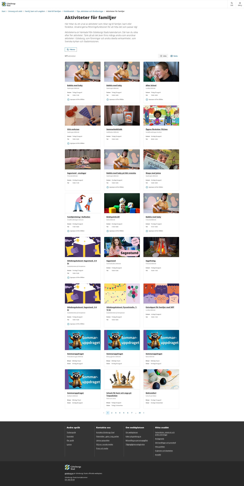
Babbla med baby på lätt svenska (121, 173)
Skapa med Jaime (153, 173)
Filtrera (72, 49)
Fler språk (70, 440)
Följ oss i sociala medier (104, 444)
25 (140, 413)
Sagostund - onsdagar (76, 173)
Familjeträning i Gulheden (78, 217)
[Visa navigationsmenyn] (240, 4)
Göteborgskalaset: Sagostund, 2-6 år (82, 262)
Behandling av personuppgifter (137, 440)
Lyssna (69, 444)
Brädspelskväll (113, 217)
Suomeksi (70, 436)
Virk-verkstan (73, 129)
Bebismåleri (151, 393)
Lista (164, 56)
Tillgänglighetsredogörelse (135, 444)
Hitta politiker (160, 447)
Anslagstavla (159, 439)
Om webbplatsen (132, 432)
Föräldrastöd (69, 11)
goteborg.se (69, 473)
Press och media (102, 448)
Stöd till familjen (54, 11)
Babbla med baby (75, 85)
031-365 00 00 (70, 480)
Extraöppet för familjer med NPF (160, 307)
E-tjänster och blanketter (164, 451)
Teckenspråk (71, 432)
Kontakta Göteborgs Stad (105, 432)
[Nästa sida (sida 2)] (143, 413)
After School (151, 85)
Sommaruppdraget (75, 354)
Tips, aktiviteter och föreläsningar (90, 11)
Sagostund (111, 261)
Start (3, 11)
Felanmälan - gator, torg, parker (107, 436)
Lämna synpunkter (103, 440)
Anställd (158, 455)
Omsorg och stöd (15, 11)
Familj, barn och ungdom (35, 11)
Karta (175, 56)
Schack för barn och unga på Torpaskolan (118, 394)
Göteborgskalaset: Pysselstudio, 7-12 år (121, 308)
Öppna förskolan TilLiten (157, 129)
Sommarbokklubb (114, 129)
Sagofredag (151, 261)
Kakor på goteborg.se (133, 436)
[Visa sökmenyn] (232, 4)
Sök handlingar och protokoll (165, 443)
